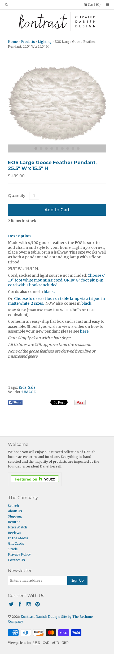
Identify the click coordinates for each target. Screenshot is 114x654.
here (84, 331)
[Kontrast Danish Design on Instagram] (28, 604)
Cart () (93, 4)
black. (49, 291)
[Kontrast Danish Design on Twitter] (11, 604)
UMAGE (29, 392)
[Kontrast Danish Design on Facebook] (20, 604)
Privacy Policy (19, 554)
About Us (15, 511)
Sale (32, 387)
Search (13, 506)
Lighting (45, 42)
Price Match (17, 527)
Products (28, 42)
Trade (13, 549)
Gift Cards (16, 543)
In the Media (18, 538)
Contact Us (16, 560)
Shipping (15, 516)
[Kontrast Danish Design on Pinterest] (37, 604)
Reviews (14, 533)
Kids (23, 387)
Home (13, 42)
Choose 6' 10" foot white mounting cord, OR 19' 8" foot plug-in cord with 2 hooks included (56, 280)
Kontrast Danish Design (40, 617)
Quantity (16, 195)
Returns (14, 522)
